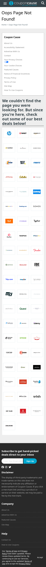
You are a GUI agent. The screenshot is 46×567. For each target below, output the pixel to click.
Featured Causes (11, 69)
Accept (40, 557)
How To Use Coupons (13, 90)
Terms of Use (10, 82)
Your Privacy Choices (13, 59)
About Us (8, 43)
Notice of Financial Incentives (17, 73)
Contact (7, 55)
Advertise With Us (12, 51)
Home (4, 24)
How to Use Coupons (10, 545)
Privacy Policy (10, 77)
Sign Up (30, 461)
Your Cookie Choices (13, 65)
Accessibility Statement (14, 47)
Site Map (8, 86)
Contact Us (6, 540)
